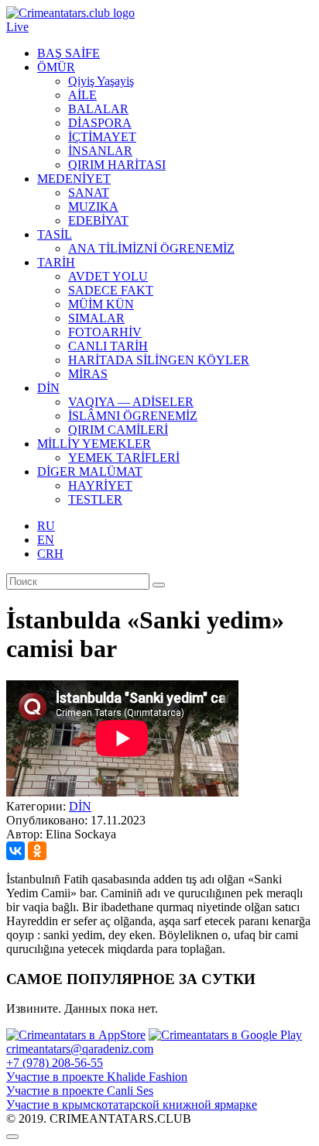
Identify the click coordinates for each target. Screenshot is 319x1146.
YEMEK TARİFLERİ (124, 457)
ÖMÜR (56, 67)
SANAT (88, 192)
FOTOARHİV (105, 332)
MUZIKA (93, 206)
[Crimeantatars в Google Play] (225, 1034)
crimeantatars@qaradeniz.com (79, 1048)
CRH (50, 553)
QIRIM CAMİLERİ (118, 429)
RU (46, 525)
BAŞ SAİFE (68, 53)
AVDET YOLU (108, 276)
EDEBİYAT (98, 220)
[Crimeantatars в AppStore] (76, 1034)
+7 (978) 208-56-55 (54, 1062)
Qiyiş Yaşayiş (101, 81)
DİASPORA (100, 122)
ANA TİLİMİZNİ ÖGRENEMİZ (151, 248)
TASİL (54, 234)
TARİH (56, 262)
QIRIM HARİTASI (117, 164)
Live (17, 26)
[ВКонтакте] (15, 850)
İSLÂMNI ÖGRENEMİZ (132, 415)
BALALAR (98, 108)
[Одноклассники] (37, 850)
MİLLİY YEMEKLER (94, 443)
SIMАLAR (96, 318)
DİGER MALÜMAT (89, 471)
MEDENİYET (74, 178)
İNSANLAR (100, 150)
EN (45, 539)
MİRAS (88, 373)
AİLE (82, 95)
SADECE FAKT (110, 290)
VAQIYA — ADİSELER (131, 401)
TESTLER (95, 499)
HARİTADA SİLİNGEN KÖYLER (158, 360)
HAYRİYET (100, 485)
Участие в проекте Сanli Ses (79, 1090)
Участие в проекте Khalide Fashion (96, 1076)
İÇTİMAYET (102, 136)
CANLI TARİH (108, 346)
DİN (48, 387)
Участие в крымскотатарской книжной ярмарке (131, 1104)
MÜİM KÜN (101, 304)
